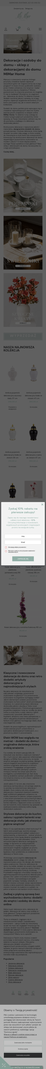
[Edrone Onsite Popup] (23, 534)
